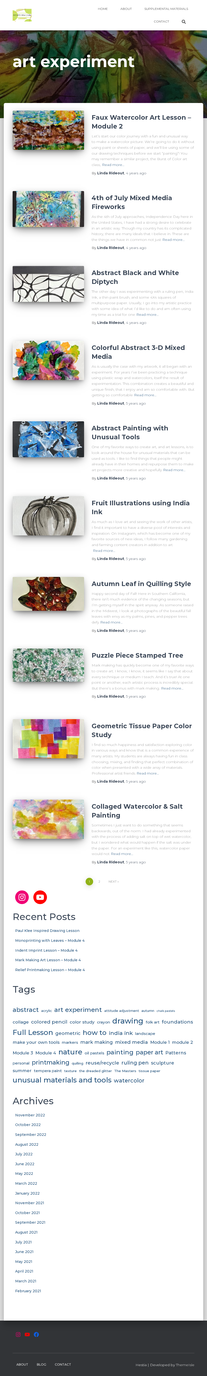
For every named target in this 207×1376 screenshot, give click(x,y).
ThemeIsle (185, 1365)
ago (136, 173)
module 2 (182, 1042)
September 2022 (30, 1134)
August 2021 (26, 1232)
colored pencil (49, 1022)
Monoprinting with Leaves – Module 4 (50, 940)
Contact (161, 21)
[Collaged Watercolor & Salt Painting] (48, 823)
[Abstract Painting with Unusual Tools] (48, 445)
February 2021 (28, 1291)
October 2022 (28, 1124)
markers (70, 1042)
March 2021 (25, 1281)
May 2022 (24, 1173)
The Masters (125, 1071)
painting (120, 1052)
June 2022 (24, 1164)
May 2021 (23, 1261)
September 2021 (30, 1222)
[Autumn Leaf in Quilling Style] (48, 600)
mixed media (131, 1042)
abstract (26, 1009)
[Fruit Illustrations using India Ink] (48, 520)
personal (21, 1063)
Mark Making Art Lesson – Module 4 (48, 960)
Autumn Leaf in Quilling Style (141, 584)
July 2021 (23, 1242)
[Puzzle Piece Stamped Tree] (48, 672)
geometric (68, 1033)
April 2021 (24, 1271)
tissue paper (149, 1071)
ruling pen (135, 1062)
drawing (127, 1020)
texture (70, 1071)
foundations (177, 1022)
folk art (153, 1022)
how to (95, 1032)
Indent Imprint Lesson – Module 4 (46, 950)
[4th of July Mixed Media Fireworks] (48, 215)
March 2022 (26, 1183)
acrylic (46, 1011)
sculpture (162, 1063)
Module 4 (45, 1052)
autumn (147, 1011)
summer (22, 1070)
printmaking (50, 1062)
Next (113, 881)
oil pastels (94, 1053)
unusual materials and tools (62, 1080)
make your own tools (36, 1042)
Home (103, 9)
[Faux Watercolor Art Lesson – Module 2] (48, 134)
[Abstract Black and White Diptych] (48, 290)
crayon (103, 1022)
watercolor (129, 1080)
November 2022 (30, 1115)
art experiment (78, 1009)
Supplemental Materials (166, 9)
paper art (149, 1052)
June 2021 (24, 1251)
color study (82, 1022)
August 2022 (26, 1144)
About (126, 9)
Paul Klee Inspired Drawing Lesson (47, 930)
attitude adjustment (121, 1011)
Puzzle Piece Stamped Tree (137, 655)
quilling (77, 1063)
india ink (121, 1033)
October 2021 (27, 1213)
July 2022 (24, 1154)
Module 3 (23, 1052)
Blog (41, 1364)
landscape (145, 1033)
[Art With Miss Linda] (22, 15)
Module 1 (160, 1042)
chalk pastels (166, 1011)
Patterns (175, 1053)
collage (21, 1022)
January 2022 (27, 1193)
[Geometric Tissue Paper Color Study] (48, 743)
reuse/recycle (102, 1063)
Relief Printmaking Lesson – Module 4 (50, 970)
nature (70, 1052)
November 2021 (29, 1203)
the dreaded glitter (95, 1071)
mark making (96, 1042)
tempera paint (48, 1070)
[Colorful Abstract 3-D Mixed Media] (48, 364)
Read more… (113, 164)
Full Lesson (33, 1032)
